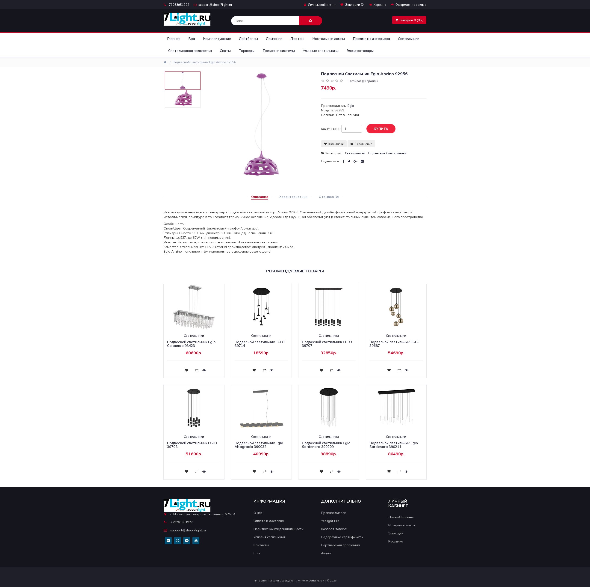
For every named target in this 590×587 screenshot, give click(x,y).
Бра (191, 38)
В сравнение (363, 144)
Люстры (297, 38)
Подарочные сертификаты (342, 537)
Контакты (261, 545)
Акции (326, 553)
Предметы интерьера (371, 38)
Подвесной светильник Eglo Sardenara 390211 (393, 445)
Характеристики (293, 197)
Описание (259, 197)
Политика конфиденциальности (279, 529)
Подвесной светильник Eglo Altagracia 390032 (259, 445)
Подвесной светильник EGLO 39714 (260, 344)
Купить (381, 129)
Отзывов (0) (329, 197)
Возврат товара (334, 529)
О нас (258, 513)
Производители (333, 513)
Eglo (351, 106)
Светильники (408, 38)
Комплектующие (217, 38)
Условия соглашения (270, 537)
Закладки (395, 533)
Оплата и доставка (269, 521)
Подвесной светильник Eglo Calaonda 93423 (191, 344)
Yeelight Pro (330, 521)
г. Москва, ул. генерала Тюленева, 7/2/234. (203, 514)
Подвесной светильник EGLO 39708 (192, 445)
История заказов (401, 525)
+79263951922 (178, 4)
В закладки (336, 144)
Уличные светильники (321, 50)
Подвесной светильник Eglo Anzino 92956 (204, 62)
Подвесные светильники (387, 153)
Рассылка (395, 541)
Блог (257, 553)
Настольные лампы (328, 38)
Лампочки (274, 38)
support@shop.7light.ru (215, 4)
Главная (173, 38)
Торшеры (246, 50)
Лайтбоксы (248, 38)
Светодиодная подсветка (190, 50)
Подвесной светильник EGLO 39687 (394, 344)
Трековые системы (279, 50)
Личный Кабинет (401, 517)
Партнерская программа (340, 545)
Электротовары (360, 50)
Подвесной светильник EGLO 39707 (327, 344)
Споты (225, 50)
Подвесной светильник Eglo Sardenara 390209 (326, 445)
